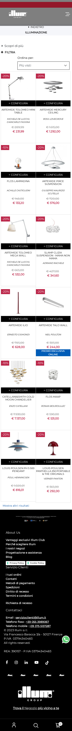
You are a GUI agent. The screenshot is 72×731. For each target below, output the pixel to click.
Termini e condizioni (19, 595)
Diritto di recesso (17, 591)
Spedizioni (13, 587)
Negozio (30, 708)
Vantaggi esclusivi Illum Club (25, 540)
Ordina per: (25, 58)
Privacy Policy (17, 563)
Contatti (11, 579)
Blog (9, 557)
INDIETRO (37, 27)
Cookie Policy (37, 563)
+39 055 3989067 (37, 622)
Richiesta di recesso (19, 603)
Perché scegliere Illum (21, 544)
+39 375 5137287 (40, 626)
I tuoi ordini (13, 574)
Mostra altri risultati (16, 505)
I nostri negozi (15, 548)
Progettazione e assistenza (24, 552)
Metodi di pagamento (20, 583)
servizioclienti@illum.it (31, 617)
